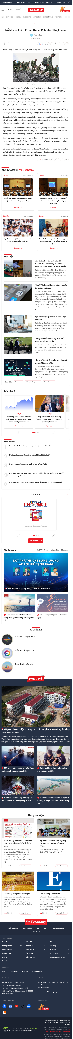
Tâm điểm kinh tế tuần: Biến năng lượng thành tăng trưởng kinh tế (19, 618)
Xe (29, 2)
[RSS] (4, 1013)
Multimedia (10, 550)
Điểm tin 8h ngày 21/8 (23, 664)
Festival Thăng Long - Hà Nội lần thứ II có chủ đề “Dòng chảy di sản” (17, 799)
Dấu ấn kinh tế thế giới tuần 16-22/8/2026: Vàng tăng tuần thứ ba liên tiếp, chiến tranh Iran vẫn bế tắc (50, 264)
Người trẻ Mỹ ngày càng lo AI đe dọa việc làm (50, 318)
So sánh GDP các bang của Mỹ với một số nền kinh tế (30, 446)
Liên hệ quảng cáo (53, 992)
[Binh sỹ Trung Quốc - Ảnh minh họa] (36, 54)
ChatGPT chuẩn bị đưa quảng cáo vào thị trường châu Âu (51, 286)
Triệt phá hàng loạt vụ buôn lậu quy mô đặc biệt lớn (52, 769)
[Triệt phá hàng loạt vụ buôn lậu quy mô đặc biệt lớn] (53, 756)
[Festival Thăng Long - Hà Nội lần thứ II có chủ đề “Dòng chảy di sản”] (18, 785)
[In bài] (4, 43)
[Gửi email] (59, 43)
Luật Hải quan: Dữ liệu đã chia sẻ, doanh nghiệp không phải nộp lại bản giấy (53, 200)
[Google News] (43, 43)
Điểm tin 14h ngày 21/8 (24, 637)
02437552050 (45, 987)
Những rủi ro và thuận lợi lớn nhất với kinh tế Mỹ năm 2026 (51, 361)
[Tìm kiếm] (8, 9)
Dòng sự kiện (36, 815)
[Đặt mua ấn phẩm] (64, 9)
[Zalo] (29, 1006)
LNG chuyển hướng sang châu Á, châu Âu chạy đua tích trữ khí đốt (35, 482)
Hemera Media (34, 1028)
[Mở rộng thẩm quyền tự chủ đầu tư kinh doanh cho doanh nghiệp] (18, 756)
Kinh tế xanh (48, 17)
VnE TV (36, 2)
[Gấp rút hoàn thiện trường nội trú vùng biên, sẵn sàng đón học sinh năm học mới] (36, 706)
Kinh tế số (37, 17)
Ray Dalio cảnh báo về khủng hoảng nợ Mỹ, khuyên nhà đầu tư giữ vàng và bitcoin (50, 419)
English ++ (61, 2)
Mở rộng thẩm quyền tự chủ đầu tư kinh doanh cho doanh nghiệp (18, 769)
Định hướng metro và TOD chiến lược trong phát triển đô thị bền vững (18, 843)
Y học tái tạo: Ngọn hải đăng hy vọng (51, 616)
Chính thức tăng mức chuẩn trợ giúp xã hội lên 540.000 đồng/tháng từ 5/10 (53, 241)
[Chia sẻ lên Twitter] (55, 43)
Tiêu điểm (9, 17)
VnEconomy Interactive (50, 894)
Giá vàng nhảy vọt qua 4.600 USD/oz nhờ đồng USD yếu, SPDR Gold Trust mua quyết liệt (36, 474)
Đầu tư (18, 17)
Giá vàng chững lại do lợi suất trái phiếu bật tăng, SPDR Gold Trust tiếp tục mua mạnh (18, 419)
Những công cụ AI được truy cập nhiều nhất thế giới (29, 455)
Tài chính (27, 17)
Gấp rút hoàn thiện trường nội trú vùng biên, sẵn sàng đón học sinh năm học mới (36, 731)
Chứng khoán (7, 2)
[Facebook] (4, 1006)
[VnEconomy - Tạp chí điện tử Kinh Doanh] (36, 922)
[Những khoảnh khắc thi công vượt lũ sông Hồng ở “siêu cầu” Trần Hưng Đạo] (53, 785)
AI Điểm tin (36, 630)
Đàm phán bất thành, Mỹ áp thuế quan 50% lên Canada (49, 340)
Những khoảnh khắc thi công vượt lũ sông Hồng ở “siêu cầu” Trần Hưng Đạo (53, 800)
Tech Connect (47, 2)
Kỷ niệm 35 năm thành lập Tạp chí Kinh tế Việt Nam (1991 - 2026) (53, 843)
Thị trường (60, 17)
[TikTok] (23, 1006)
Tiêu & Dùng (20, 2)
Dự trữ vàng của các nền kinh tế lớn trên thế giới (28, 464)
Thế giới (19, 414)
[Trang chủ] (3, 17)
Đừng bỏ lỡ (9, 391)
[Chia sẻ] (67, 43)
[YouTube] (16, 1006)
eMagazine (64, 550)
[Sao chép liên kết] (63, 43)
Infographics (55, 550)
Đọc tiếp (8, 257)
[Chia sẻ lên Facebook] (51, 43)
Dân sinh (5, 175)
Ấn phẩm (36, 494)
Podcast (46, 550)
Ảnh (3, 971)
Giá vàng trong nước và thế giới (17, 894)
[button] (33, 432)
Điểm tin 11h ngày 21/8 (24, 650)
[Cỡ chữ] (8, 43)
